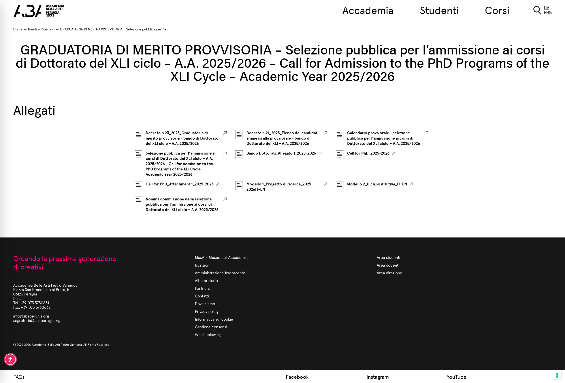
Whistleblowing (208, 334)
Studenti (439, 9)
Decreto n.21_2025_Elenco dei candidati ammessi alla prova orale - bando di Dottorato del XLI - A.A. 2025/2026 (282, 138)
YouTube (456, 376)
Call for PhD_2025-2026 (368, 153)
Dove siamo (205, 303)
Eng (548, 12)
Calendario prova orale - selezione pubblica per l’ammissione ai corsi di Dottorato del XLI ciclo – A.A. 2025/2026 (383, 138)
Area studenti (388, 257)
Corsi (497, 9)
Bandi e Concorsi (41, 29)
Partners (202, 288)
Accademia (368, 9)
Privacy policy (206, 311)
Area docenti (388, 265)
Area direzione (389, 272)
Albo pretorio (206, 280)
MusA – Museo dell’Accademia (221, 257)
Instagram (378, 376)
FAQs (18, 376)
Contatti (202, 296)
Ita (546, 7)
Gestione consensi (211, 326)
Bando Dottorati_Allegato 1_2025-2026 (281, 153)
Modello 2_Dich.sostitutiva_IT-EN (377, 184)
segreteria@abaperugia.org (36, 320)
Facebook (297, 376)
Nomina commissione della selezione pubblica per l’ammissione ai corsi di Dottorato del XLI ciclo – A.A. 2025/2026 (182, 204)
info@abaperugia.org (31, 316)
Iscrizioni (202, 265)
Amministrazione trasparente (220, 272)
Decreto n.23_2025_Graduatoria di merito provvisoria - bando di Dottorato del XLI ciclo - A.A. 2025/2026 (182, 138)
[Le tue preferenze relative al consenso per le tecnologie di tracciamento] (557, 375)
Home (18, 29)
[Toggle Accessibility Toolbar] (10, 359)
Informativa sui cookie (214, 319)
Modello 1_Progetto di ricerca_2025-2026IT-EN (280, 186)
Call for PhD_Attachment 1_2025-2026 (180, 184)
